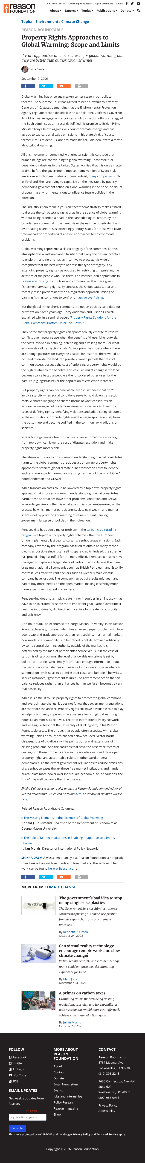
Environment (46, 21)
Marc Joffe (70, 979)
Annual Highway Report (80, 3)
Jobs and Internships (68, 1096)
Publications (105, 10)
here (78, 794)
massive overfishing (89, 297)
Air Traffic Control (56, 3)
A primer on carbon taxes (82, 993)
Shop (57, 1114)
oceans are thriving (34, 281)
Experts (70, 10)
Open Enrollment (104, 3)
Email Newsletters (66, 1084)
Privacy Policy (107, 1105)
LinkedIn (19, 1069)
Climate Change (75, 21)
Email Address (23, 1110)
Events (119, 3)
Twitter (18, 1063)
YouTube (20, 1075)
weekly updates (25, 1098)
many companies (100, 176)
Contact (59, 1072)
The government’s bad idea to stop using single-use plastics (90, 900)
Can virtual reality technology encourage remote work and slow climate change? (89, 951)
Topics (86, 10)
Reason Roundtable (42, 29)
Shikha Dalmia (33, 858)
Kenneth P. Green (75, 932)
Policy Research (64, 1102)
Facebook (20, 1057)
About (54, 10)
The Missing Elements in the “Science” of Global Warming (63, 818)
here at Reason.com (62, 868)
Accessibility (106, 1111)
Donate (125, 10)
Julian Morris (72, 1022)
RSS (15, 1081)
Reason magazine (66, 1108)
